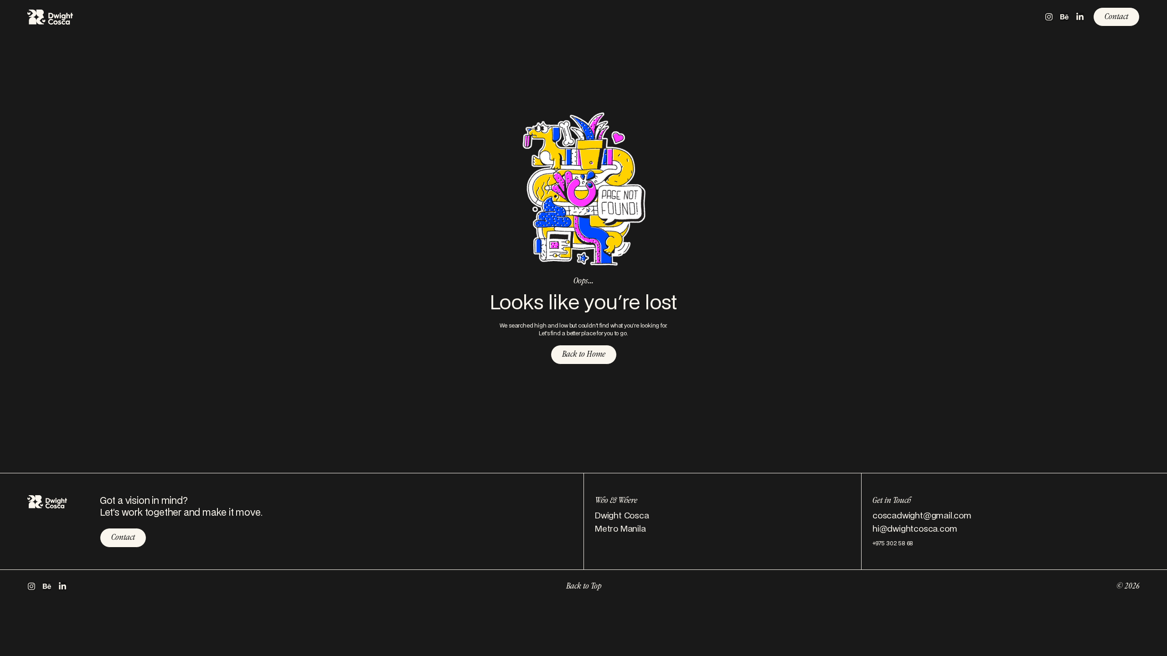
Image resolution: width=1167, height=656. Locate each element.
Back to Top (583, 586)
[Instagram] (1049, 17)
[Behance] (1064, 17)
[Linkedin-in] (1080, 17)
